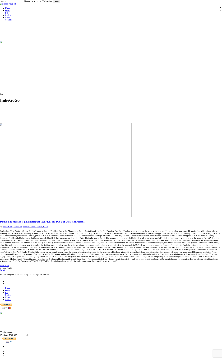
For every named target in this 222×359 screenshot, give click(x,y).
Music (33, 227)
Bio (6, 293)
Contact (8, 299)
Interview (26, 227)
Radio (45, 227)
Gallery (8, 295)
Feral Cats (17, 227)
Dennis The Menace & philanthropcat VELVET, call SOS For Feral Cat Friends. (42, 221)
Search (56, 1)
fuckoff (6, 227)
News (39, 227)
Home (7, 288)
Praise (7, 290)
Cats (10, 227)
